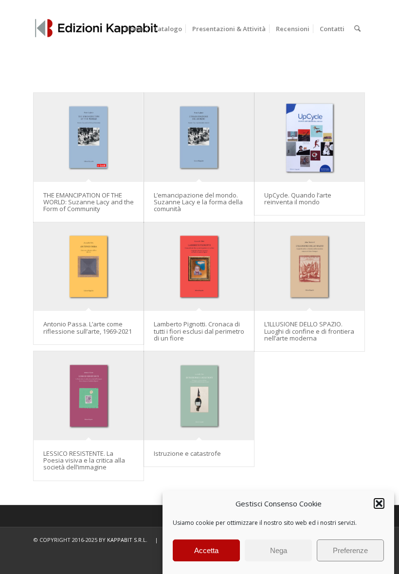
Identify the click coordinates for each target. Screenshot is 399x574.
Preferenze (350, 550)
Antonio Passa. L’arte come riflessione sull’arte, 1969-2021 (87, 327)
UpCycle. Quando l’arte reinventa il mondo (297, 198)
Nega (278, 550)
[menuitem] (134, 28)
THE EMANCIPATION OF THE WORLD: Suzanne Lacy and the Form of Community (88, 202)
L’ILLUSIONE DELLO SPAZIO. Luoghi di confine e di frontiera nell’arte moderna (309, 331)
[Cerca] (357, 28)
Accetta (206, 550)
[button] (379, 503)
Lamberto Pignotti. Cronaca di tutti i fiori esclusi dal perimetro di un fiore (199, 331)
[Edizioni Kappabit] (96, 28)
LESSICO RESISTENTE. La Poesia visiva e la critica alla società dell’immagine (84, 460)
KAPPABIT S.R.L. (127, 539)
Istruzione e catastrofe (187, 453)
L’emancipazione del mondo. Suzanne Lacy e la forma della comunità (198, 202)
